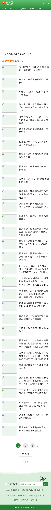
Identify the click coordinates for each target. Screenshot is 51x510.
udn (3, 54)
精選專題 (31, 495)
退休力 (16, 500)
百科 (40, 8)
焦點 (4, 8)
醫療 (32, 8)
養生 (12, 8)
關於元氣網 (10, 495)
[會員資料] (43, 3)
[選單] (47, 3)
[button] (48, 8)
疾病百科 (41, 495)
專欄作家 (34, 500)
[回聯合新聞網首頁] (3, 3)
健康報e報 (12, 484)
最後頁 (25, 453)
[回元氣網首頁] (9, 3)
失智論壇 (22, 8)
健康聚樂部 (21, 495)
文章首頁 (24, 500)
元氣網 (9, 54)
